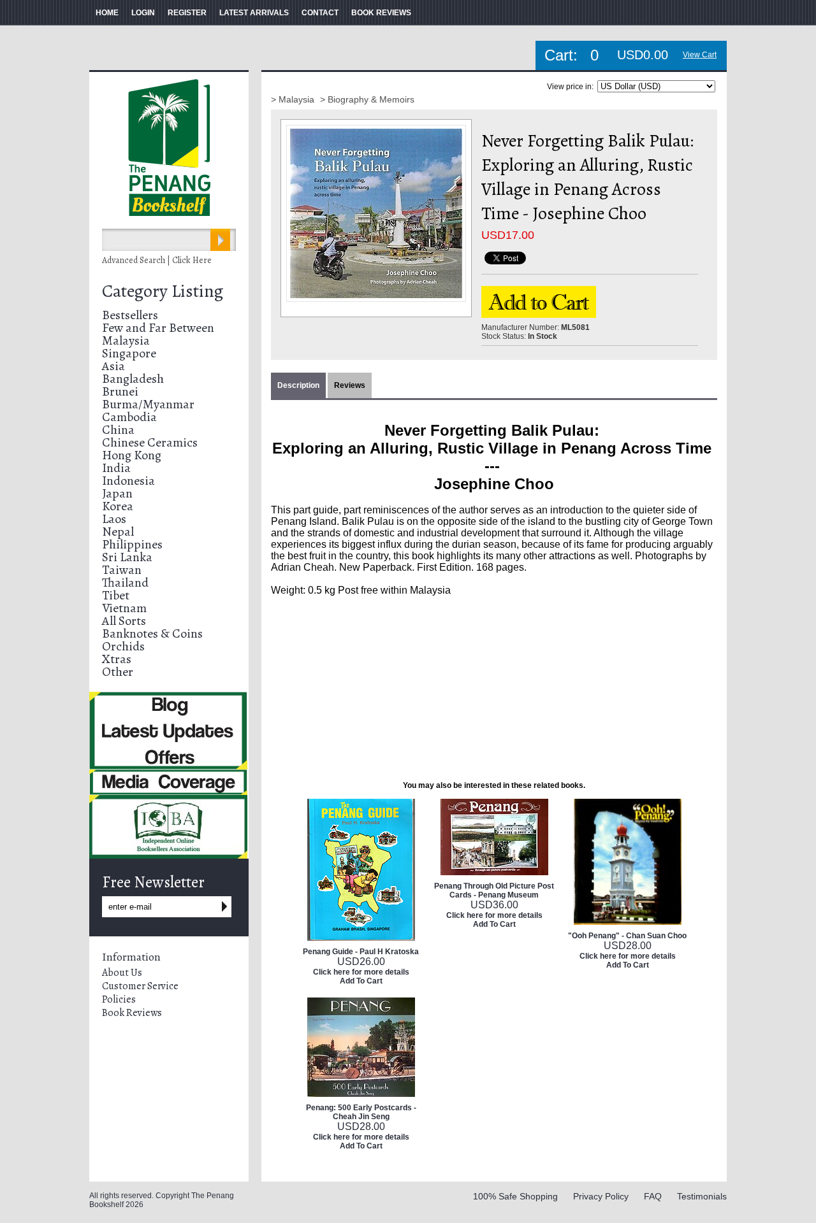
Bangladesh (133, 378)
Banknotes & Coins (152, 633)
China (118, 429)
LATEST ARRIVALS (254, 12)
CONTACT (320, 12)
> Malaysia (294, 99)
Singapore (129, 353)
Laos (114, 518)
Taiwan (122, 569)
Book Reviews (132, 1013)
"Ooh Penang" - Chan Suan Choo (627, 935)
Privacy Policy (601, 1196)
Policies (119, 999)
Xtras (116, 659)
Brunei (120, 391)
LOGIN (143, 12)
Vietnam (124, 608)
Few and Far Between (158, 327)
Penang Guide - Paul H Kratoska (361, 951)
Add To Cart (361, 980)
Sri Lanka (127, 557)
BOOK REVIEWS (381, 12)
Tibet (115, 595)
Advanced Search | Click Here (157, 260)
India (116, 467)
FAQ (653, 1196)
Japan (117, 493)
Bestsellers (130, 315)
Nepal (118, 531)
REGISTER (187, 12)
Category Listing (162, 291)
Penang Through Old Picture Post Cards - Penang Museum (494, 890)
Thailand (125, 582)
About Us (122, 973)
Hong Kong (131, 455)
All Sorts (124, 620)
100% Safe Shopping (515, 1196)
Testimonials (702, 1196)
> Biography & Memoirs (367, 99)
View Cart (700, 54)
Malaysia (126, 340)
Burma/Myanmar (148, 404)
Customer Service (140, 986)
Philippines (132, 544)
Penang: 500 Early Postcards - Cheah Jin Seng (361, 1112)
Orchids (123, 646)
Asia (113, 366)
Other (117, 671)
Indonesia (128, 480)
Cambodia (129, 417)
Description (298, 385)
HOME (107, 12)
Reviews (349, 385)
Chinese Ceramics (150, 442)
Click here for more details (361, 972)
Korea (117, 506)
